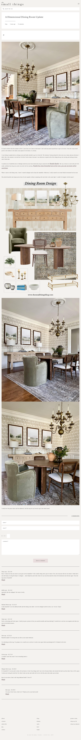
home (38, 729)
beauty (38, 721)
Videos (3, 729)
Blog (38, 718)
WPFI (52, 734)
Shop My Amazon (74, 724)
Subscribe (4, 724)
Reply (3, 580)
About (3, 718)
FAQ (2, 727)
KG (49, 734)
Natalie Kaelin (54, 163)
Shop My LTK (73, 721)
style (38, 724)
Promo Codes (73, 718)
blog (6, 24)
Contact (4, 721)
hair (38, 727)
